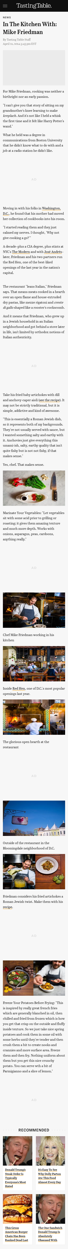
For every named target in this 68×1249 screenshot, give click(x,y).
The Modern (21, 251)
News (7, 17)
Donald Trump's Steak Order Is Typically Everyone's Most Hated (15, 1178)
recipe (7, 906)
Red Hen (19, 688)
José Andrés (53, 251)
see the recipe (49, 400)
